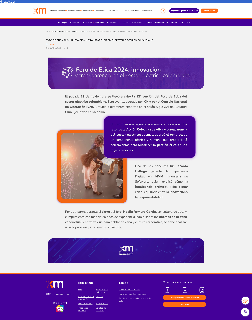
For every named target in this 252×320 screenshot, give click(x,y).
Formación (87, 10)
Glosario (99, 296)
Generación (74, 22)
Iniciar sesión (209, 10)
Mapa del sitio (102, 303)
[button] (163, 11)
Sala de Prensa (115, 10)
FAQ (80, 289)
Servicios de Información (61, 31)
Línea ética (184, 304)
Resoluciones (112, 22)
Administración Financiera (157, 22)
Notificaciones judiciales (129, 289)
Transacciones (137, 22)
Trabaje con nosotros (83, 309)
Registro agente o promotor (184, 10)
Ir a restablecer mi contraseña (86, 297)
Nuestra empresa (57, 10)
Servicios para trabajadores (102, 290)
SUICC (189, 22)
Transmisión (87, 22)
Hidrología (62, 22)
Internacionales (177, 22)
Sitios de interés (85, 303)
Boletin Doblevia (78, 31)
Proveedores (100, 10)
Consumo (124, 22)
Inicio (48, 31)
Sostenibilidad (74, 10)
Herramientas (85, 282)
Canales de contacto (101, 309)
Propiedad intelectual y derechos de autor (135, 299)
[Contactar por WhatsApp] (245, 301)
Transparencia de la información (138, 10)
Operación (99, 22)
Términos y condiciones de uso (132, 294)
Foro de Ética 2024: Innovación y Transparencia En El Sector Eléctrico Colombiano (117, 31)
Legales (123, 282)
